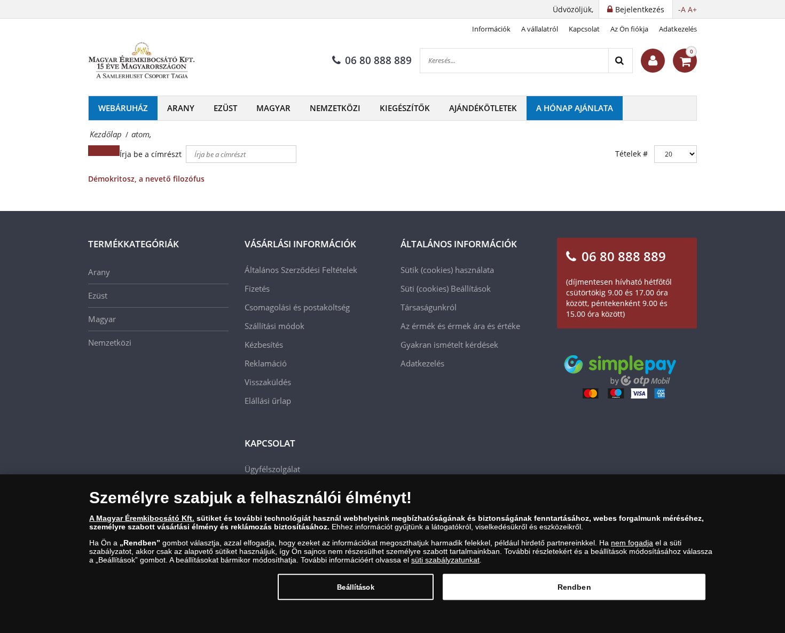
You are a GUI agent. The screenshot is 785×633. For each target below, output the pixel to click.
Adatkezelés (678, 29)
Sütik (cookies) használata (447, 269)
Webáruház (123, 108)
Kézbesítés (264, 344)
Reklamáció (266, 363)
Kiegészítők (405, 108)
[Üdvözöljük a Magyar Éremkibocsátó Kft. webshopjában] (653, 61)
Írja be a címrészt (152, 154)
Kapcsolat (584, 29)
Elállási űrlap (268, 400)
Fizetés (257, 288)
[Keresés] (96, 150)
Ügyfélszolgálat (272, 469)
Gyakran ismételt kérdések (449, 344)
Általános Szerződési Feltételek (301, 269)
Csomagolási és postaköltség (297, 307)
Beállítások (355, 587)
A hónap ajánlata (574, 108)
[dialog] (392, 553)
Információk (491, 29)
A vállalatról (539, 29)
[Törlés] (112, 150)
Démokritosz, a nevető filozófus (146, 179)
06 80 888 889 (378, 60)
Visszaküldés (268, 382)
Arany (180, 108)
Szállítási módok (274, 326)
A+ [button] (692, 9)
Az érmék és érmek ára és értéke (460, 326)
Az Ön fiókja (629, 29)
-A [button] (682, 9)
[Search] (620, 61)
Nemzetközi (335, 108)
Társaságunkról (429, 307)
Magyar (273, 108)
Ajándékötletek (483, 108)
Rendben (574, 586)
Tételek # (631, 154)
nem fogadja (632, 542)
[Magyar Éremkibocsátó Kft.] (141, 61)
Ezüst (225, 108)
